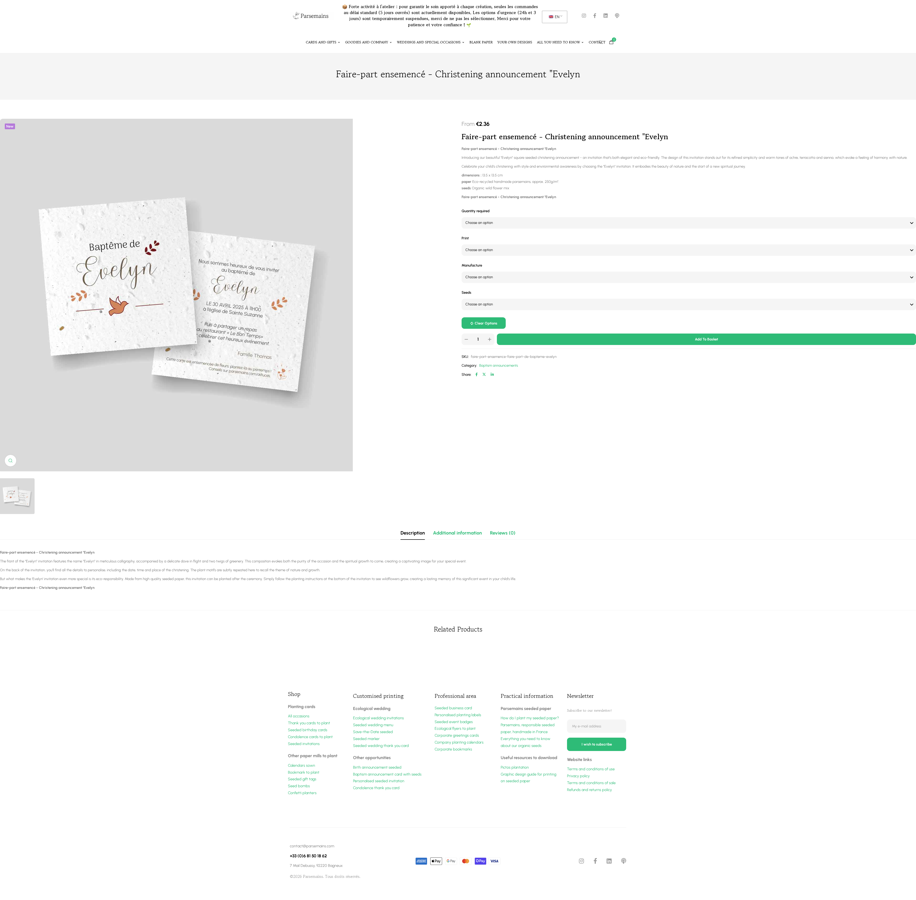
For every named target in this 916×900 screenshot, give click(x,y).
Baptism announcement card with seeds (387, 774)
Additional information (457, 533)
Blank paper (481, 42)
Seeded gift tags (302, 779)
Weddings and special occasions (429, 42)
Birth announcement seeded (377, 767)
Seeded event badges (454, 722)
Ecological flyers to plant (455, 728)
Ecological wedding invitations (378, 718)
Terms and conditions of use (591, 769)
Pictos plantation (515, 767)
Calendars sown (301, 765)
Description (413, 533)
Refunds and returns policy (589, 789)
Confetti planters (302, 793)
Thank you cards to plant (309, 723)
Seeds (466, 292)
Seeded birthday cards (307, 730)
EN (556, 17)
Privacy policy (578, 776)
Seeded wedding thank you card (381, 745)
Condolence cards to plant (310, 737)
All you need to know (558, 42)
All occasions (298, 716)
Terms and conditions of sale (591, 783)
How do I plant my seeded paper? (530, 718)
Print (465, 238)
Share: (466, 374)
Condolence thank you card (376, 788)
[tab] (413, 533)
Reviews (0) (502, 533)
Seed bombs (299, 786)
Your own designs (514, 42)
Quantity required (475, 211)
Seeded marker (366, 738)
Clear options (486, 323)
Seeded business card (453, 708)
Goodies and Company (366, 42)
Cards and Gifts (321, 42)
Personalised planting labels (458, 715)
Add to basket (706, 339)
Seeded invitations (304, 743)
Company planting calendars (459, 742)
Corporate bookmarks (453, 749)
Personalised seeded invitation (378, 781)
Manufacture (472, 265)
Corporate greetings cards (457, 735)
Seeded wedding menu (373, 725)
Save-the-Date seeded (373, 732)
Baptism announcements (498, 365)
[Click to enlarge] (10, 460)
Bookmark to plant (303, 772)
